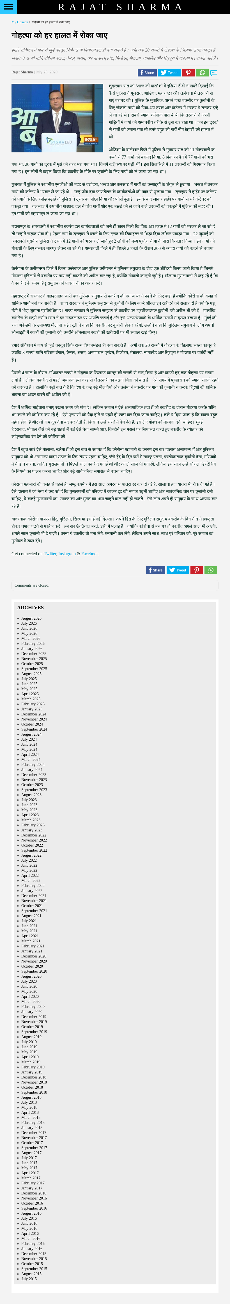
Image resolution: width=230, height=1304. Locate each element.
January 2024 (31, 770)
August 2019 (31, 1037)
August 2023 (31, 795)
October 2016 (32, 1203)
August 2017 (31, 1153)
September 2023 (34, 790)
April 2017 (30, 1173)
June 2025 (29, 684)
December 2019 (33, 1017)
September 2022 (34, 850)
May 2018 (29, 1107)
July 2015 (29, 1279)
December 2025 (33, 654)
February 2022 (33, 886)
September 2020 (34, 971)
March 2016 (30, 1238)
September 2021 (34, 911)
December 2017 (33, 1133)
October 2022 (32, 845)
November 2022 (34, 840)
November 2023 (34, 780)
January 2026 (31, 649)
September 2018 (34, 1092)
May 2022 (29, 870)
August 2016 (31, 1213)
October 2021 (32, 906)
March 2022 (30, 880)
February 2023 (33, 825)
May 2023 (29, 810)
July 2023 (29, 800)
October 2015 (32, 1264)
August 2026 (31, 618)
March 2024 (30, 759)
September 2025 (34, 669)
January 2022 (31, 891)
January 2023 (31, 830)
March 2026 (30, 638)
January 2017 (31, 1188)
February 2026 (33, 643)
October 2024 (32, 724)
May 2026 (29, 633)
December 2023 (33, 775)
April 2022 (30, 875)
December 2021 (33, 896)
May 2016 (29, 1228)
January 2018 (31, 1128)
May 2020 (29, 991)
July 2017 (29, 1158)
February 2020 (33, 1007)
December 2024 (33, 714)
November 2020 (34, 961)
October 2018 (32, 1087)
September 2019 (34, 1032)
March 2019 (30, 1062)
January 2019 (31, 1072)
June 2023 (29, 805)
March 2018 (30, 1117)
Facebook (90, 553)
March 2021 (30, 941)
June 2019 (29, 1047)
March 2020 (30, 1001)
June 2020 (29, 986)
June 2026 (29, 628)
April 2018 (30, 1112)
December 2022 (33, 835)
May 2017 (29, 1168)
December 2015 (33, 1254)
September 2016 (34, 1208)
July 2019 (29, 1042)
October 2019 (32, 1027)
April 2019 (30, 1057)
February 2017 (33, 1183)
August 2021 (31, 916)
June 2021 (29, 926)
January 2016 (31, 1249)
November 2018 (34, 1082)
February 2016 (33, 1244)
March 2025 (30, 699)
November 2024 (34, 719)
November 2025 (34, 659)
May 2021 (29, 931)
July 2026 (29, 623)
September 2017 (34, 1148)
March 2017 (30, 1178)
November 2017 (34, 1138)
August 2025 (31, 674)
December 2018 (33, 1077)
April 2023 (30, 815)
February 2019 (33, 1067)
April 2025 (30, 694)
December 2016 (33, 1193)
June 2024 (29, 744)
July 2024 (29, 739)
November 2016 (34, 1198)
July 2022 (29, 860)
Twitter (50, 553)
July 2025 (29, 679)
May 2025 (29, 689)
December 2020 (33, 956)
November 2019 (34, 1022)
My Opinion (20, 22)
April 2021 (30, 936)
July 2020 (29, 981)
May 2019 (29, 1052)
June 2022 (29, 865)
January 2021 (31, 951)
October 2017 (32, 1143)
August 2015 (31, 1274)
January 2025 (31, 709)
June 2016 (29, 1223)
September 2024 (34, 729)
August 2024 (31, 734)
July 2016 (29, 1218)
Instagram (67, 553)
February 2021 (33, 946)
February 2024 (33, 765)
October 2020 (32, 966)
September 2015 (34, 1269)
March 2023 (30, 820)
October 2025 (32, 664)
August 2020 (31, 976)
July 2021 (29, 921)
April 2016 (30, 1233)
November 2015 (34, 1259)
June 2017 (29, 1163)
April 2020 (30, 996)
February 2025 (33, 704)
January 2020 (31, 1012)
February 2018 (33, 1123)
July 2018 (29, 1102)
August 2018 (31, 1097)
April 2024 (30, 754)
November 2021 (34, 901)
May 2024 (29, 749)
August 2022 (31, 855)
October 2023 (32, 785)
